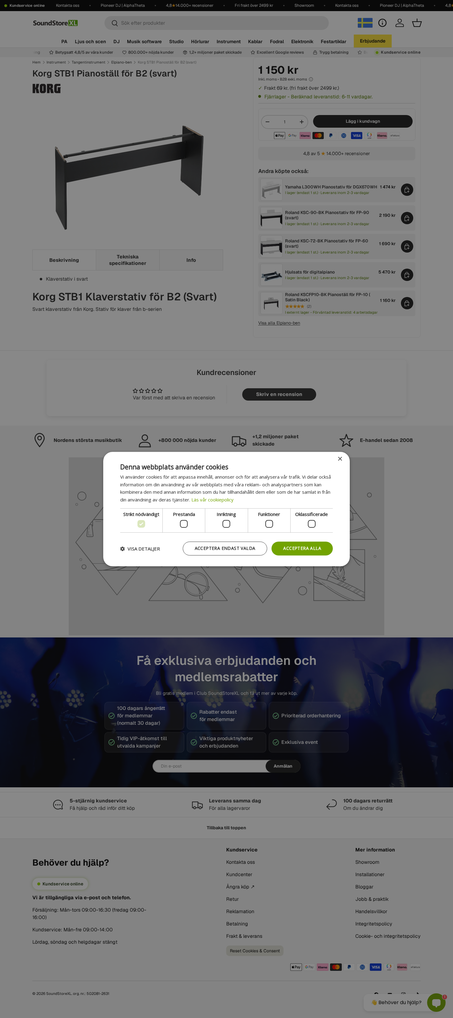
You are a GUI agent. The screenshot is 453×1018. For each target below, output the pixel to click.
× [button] (339, 459)
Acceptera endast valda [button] (225, 548)
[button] (140, 548)
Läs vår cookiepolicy (212, 500)
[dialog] (226, 509)
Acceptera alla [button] (302, 548)
